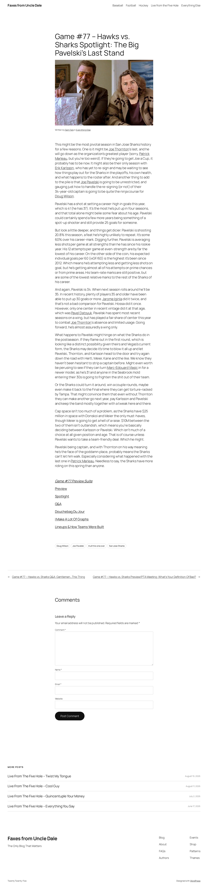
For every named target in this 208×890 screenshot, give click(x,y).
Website (59, 698)
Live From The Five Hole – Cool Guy (34, 786)
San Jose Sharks (117, 545)
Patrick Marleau (82, 461)
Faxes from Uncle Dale (25, 5)
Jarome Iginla (112, 299)
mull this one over (96, 545)
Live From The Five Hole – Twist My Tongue (39, 776)
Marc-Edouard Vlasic (122, 367)
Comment (60, 629)
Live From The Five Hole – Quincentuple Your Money (46, 796)
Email (58, 684)
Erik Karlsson (64, 168)
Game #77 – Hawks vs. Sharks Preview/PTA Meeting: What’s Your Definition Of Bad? (144, 577)
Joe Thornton (119, 149)
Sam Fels (69, 129)
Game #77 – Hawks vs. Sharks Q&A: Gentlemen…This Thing (48, 577)
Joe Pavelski (90, 182)
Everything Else (83, 129)
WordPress (195, 880)
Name (58, 669)
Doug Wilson (64, 196)
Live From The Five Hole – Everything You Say (41, 806)
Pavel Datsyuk (81, 313)
